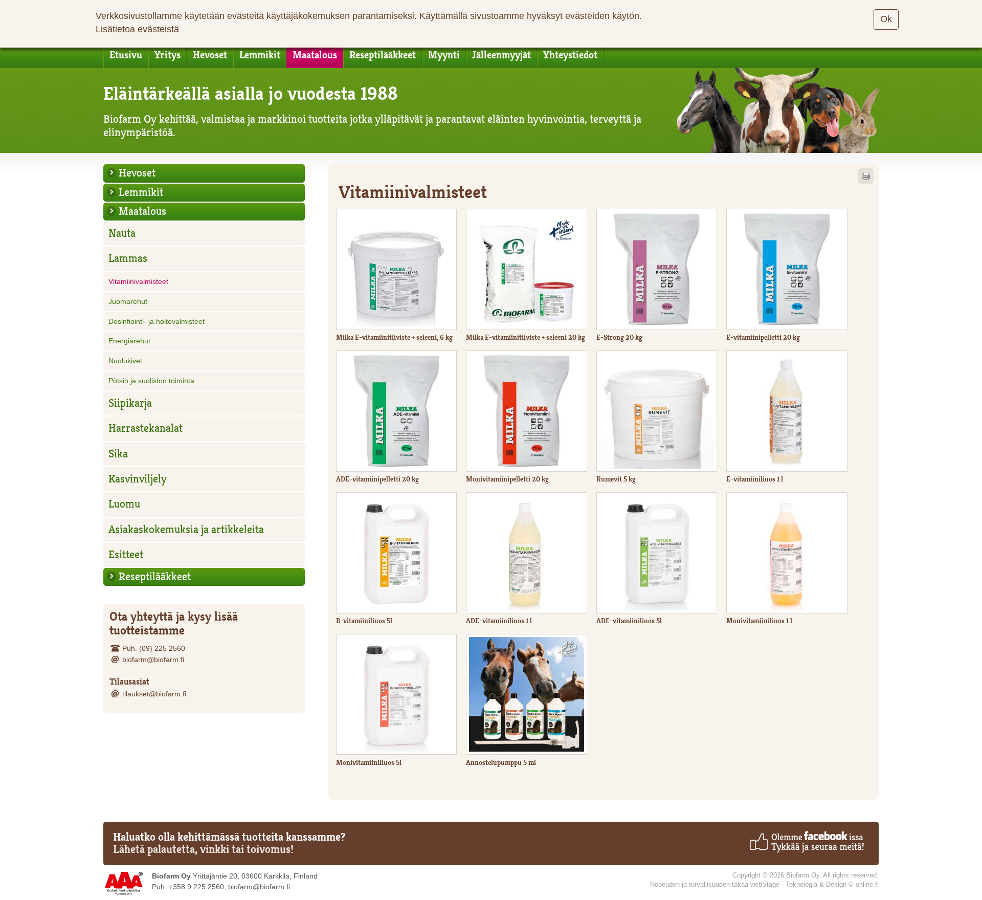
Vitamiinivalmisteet (138, 281)
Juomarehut (127, 301)
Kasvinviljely (137, 479)
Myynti (444, 55)
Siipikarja (130, 403)
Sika (118, 453)
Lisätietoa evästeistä (137, 29)
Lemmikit (259, 55)
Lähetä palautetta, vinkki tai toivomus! (203, 849)
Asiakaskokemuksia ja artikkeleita (186, 529)
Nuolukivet (125, 361)
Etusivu (125, 55)
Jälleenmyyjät (501, 55)
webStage (764, 884)
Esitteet (125, 554)
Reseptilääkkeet (382, 55)
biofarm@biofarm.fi (153, 659)
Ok (886, 19)
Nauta (122, 233)
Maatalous (315, 55)
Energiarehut (129, 341)
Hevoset (210, 55)
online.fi (867, 884)
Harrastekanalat (145, 428)
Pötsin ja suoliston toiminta (151, 381)
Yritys (167, 55)
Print (866, 176)
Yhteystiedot (570, 55)
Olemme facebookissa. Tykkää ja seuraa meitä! (806, 841)
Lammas (127, 258)
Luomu (124, 504)
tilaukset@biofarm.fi (154, 694)
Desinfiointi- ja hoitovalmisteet (156, 321)
